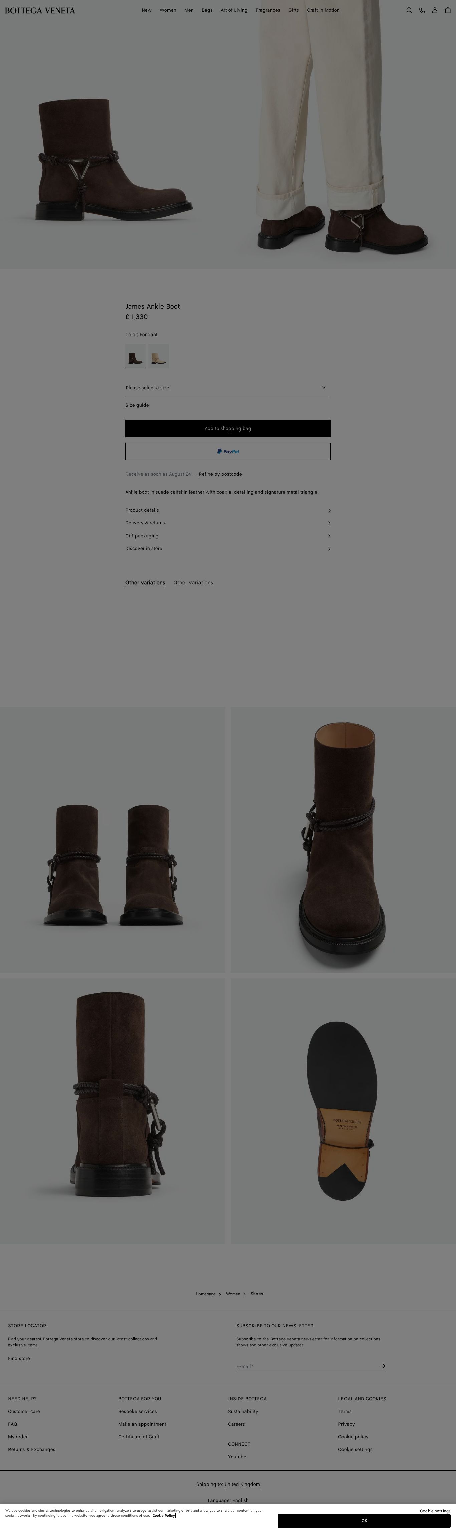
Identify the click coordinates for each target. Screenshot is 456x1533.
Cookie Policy (164, 1515)
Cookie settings (435, 1511)
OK (364, 1521)
